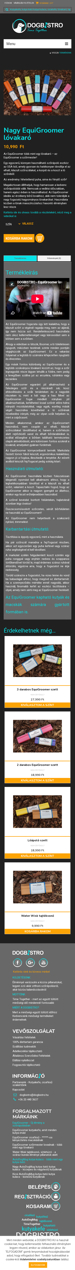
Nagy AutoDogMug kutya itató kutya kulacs (34, 1168)
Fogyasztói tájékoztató (26, 1065)
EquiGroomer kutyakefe (27, 1130)
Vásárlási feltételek (24, 3)
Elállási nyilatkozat (23, 1060)
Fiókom (8, 3)
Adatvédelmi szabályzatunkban (40, 1259)
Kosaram (46, 3)
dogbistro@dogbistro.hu (34, 1095)
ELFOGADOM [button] (38, 1265)
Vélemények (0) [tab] (54, 258)
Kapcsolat (19, 1089)
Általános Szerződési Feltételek (31, 1055)
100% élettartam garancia (28, 1042)
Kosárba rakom (24, 238)
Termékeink (65, 53)
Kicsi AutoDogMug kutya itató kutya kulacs (34, 1175)
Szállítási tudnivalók (24, 1046)
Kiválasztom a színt (37, 705)
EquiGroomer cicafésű (26, 1137)
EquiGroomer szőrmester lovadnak (33, 1144)
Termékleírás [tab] (20, 258)
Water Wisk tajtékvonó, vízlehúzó (32, 1152)
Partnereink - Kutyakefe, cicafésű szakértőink (32, 1084)
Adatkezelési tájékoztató (27, 1051)
